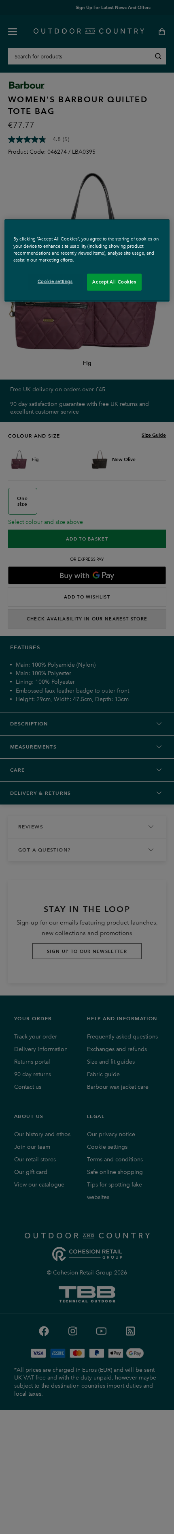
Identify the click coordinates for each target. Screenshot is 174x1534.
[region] (87, 260)
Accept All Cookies (114, 281)
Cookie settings (55, 281)
